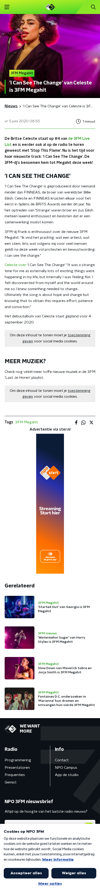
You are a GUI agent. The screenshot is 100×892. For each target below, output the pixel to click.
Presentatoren (17, 767)
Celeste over (15, 265)
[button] (6, 7)
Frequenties (15, 775)
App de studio (67, 775)
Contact (62, 760)
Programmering (18, 760)
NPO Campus (66, 767)
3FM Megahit (26, 422)
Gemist (11, 782)
